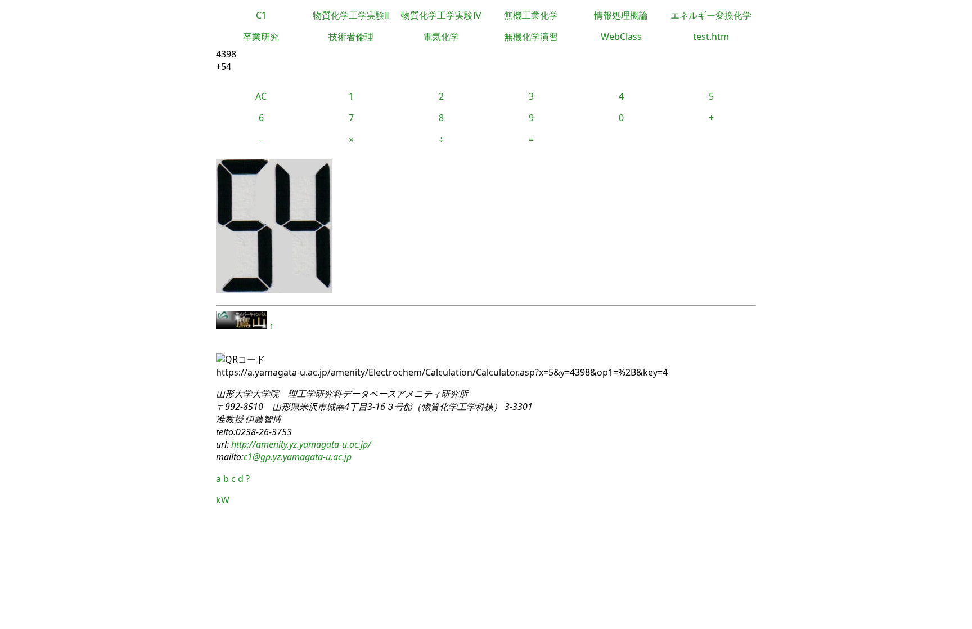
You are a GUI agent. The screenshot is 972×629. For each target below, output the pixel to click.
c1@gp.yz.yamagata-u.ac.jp (298, 456)
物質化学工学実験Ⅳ (441, 15)
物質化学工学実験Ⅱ (351, 15)
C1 (261, 15)
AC (261, 96)
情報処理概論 (621, 15)
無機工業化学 (531, 15)
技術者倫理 (351, 36)
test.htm (711, 36)
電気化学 (441, 36)
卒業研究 (261, 36)
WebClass (621, 36)
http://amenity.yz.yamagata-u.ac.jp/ (300, 444)
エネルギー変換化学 (711, 15)
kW (223, 500)
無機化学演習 (531, 36)
